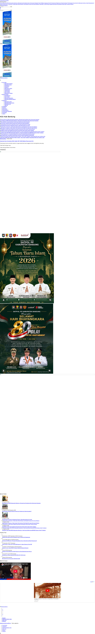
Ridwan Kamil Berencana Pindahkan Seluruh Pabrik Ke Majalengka (16, 537)
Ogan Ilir (6, 105)
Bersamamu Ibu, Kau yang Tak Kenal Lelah (11, 558)
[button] (11, 6)
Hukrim (3, 113)
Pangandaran (7, 89)
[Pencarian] (0, 9)
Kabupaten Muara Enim (9, 102)
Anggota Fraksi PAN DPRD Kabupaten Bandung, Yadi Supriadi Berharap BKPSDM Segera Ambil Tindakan (21, 132)
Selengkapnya (2, 149)
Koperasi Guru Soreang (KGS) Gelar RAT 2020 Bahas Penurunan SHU (17, 141)
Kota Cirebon (7, 92)
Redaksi (4, 618)
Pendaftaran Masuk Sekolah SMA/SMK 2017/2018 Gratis (13, 555)
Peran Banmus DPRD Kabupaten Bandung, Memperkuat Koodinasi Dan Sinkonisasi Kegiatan (19, 3)
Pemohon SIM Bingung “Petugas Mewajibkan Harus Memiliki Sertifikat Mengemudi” (19, 540)
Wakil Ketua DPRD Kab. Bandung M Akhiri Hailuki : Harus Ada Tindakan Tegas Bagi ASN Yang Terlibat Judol (22, 137)
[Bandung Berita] (3, 5)
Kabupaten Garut (8, 84)
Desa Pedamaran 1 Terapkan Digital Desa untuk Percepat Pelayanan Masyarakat (17, 135)
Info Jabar (4, 82)
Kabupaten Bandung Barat (10, 99)
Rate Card (4, 620)
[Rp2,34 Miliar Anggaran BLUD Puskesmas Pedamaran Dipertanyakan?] (15, 121)
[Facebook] (2, 608)
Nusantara (4, 100)
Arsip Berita (4, 625)
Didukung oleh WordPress (5, 623)
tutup (1, 43)
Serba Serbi (4, 108)
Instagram (4, 626)
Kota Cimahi (6, 96)
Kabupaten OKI (7, 104)
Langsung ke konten (4, 0)
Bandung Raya (5, 94)
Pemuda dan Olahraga (7, 111)
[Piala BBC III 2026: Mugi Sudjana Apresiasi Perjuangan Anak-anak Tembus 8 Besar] (17, 129)
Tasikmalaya (7, 90)
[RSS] (2, 616)
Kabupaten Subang (8, 83)
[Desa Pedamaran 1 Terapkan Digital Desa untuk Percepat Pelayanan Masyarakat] (17, 134)
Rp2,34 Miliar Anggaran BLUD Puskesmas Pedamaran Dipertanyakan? (53, 3)
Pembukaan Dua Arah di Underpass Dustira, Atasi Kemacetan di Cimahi (15, 125)
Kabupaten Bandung (8, 98)
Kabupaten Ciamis (8, 88)
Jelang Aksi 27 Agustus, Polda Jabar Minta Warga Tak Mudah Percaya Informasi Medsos (21, 4)
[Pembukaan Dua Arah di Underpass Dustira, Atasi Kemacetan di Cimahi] (15, 124)
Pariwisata (4, 112)
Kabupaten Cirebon (8, 93)
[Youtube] (2, 613)
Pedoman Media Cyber (7, 619)
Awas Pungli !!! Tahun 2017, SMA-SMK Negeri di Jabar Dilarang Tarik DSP (17, 544)
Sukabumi (6, 87)
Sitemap (4, 621)
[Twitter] (2, 610)
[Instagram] (2, 611)
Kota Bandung (7, 95)
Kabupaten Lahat (8, 101)
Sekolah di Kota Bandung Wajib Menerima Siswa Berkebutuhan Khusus (17, 551)
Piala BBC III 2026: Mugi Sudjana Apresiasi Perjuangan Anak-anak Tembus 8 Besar (56, 4)
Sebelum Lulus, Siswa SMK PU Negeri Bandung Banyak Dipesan (15, 547)
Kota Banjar (6, 86)
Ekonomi (4, 107)
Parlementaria (5, 110)
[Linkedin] (2, 612)
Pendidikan (4, 106)
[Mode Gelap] (0, 7)
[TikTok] (2, 614)
